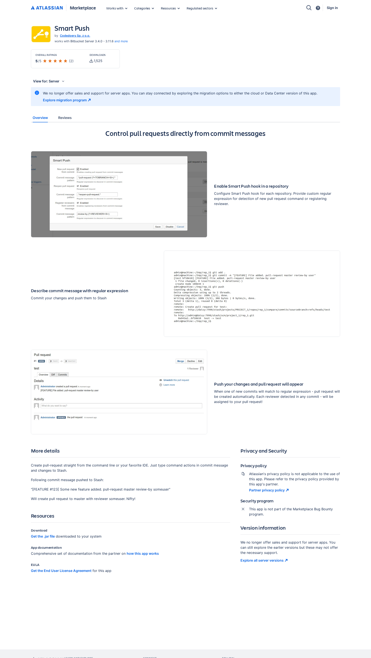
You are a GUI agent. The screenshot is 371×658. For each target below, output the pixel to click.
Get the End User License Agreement (61, 570)
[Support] (318, 8)
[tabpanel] (185, 354)
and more (121, 41)
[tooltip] (96, 60)
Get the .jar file (43, 536)
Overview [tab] (40, 117)
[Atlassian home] (47, 8)
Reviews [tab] (65, 117)
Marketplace (83, 8)
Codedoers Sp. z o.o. (75, 35)
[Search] (309, 7)
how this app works (143, 553)
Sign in (332, 8)
